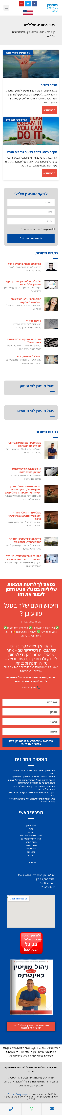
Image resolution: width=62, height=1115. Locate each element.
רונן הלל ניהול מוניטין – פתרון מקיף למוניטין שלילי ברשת (23, 282)
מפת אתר (31, 862)
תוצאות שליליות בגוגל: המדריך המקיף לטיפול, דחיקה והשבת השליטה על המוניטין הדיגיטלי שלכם (23, 489)
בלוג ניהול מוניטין (35, 32)
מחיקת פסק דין (33, 321)
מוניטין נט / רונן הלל (17, 1094)
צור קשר (31, 855)
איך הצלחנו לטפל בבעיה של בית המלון (31, 152)
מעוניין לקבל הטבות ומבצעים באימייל (36, 229)
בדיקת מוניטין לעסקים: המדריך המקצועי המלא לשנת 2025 (25, 540)
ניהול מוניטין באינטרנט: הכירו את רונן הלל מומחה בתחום (24, 444)
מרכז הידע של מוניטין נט (31, 838)
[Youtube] (21, 3)
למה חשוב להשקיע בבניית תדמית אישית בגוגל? (24, 340)
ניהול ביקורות (31, 848)
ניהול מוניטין (31, 825)
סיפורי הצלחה (31, 842)
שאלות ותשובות (31, 845)
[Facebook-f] (34, 3)
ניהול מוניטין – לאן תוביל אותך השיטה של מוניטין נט (26, 300)
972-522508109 (47, 887)
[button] (6, 8)
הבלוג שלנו (31, 852)
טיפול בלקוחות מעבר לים (28, 356)
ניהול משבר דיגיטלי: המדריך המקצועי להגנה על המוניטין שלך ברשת (24, 516)
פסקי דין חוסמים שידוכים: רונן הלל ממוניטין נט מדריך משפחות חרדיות (23, 557)
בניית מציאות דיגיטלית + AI (31, 835)
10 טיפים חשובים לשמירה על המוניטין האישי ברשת (26, 470)
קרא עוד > (49, 110)
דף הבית (51, 32)
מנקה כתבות (48, 85)
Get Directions (47, 883)
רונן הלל (31, 832)
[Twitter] (28, 3)
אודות (31, 828)
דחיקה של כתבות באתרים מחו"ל (24, 264)
